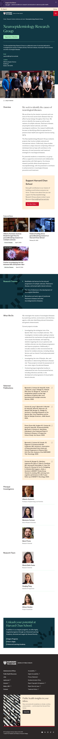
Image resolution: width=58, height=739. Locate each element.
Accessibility (31, 671)
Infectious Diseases (8, 267)
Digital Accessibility (33, 674)
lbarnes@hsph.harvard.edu (40, 199)
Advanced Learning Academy (16, 644)
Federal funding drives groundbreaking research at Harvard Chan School (39, 236)
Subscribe (26, 712)
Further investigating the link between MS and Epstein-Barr (13, 263)
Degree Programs (12, 639)
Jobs (4, 677)
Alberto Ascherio (28, 499)
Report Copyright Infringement (36, 683)
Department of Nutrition (11, 37)
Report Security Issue (33, 686)
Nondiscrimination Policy (34, 680)
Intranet (5, 683)
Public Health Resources (10, 674)
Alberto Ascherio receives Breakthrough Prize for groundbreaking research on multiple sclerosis (13, 237)
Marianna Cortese (28, 520)
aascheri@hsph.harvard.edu (10, 56)
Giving (55, 9)
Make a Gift (6, 686)
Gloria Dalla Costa (28, 565)
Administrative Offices (9, 671)
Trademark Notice (32, 689)
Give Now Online (31, 204)
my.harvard (6, 680)
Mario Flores (26, 541)
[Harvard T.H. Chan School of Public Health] (17, 662)
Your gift (7, 4)
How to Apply (11, 641)
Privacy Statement (33, 677)
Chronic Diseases (8, 242)
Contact (5, 689)
